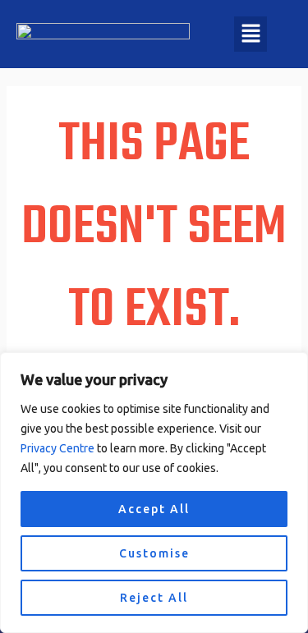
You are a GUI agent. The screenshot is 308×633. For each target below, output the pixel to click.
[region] (154, 492)
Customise (154, 553)
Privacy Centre (57, 448)
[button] (251, 34)
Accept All (154, 509)
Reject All (154, 597)
